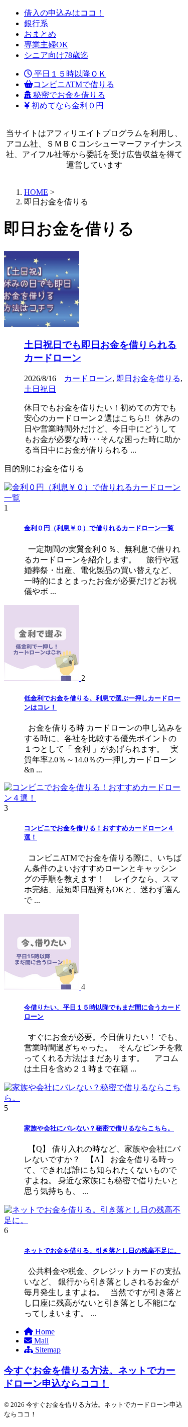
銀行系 (36, 23)
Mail (40, 1340)
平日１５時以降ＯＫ (69, 73)
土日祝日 (40, 389)
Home (44, 1331)
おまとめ (40, 34)
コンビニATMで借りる (73, 84)
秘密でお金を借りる (68, 95)
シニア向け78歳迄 (56, 55)
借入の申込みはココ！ (64, 13)
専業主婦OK (46, 44)
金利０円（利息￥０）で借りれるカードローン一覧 (99, 528)
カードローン (88, 378)
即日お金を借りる (148, 378)
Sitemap (47, 1349)
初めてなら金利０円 (67, 105)
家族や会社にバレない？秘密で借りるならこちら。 (99, 1128)
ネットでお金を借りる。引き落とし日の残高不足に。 (102, 1250)
